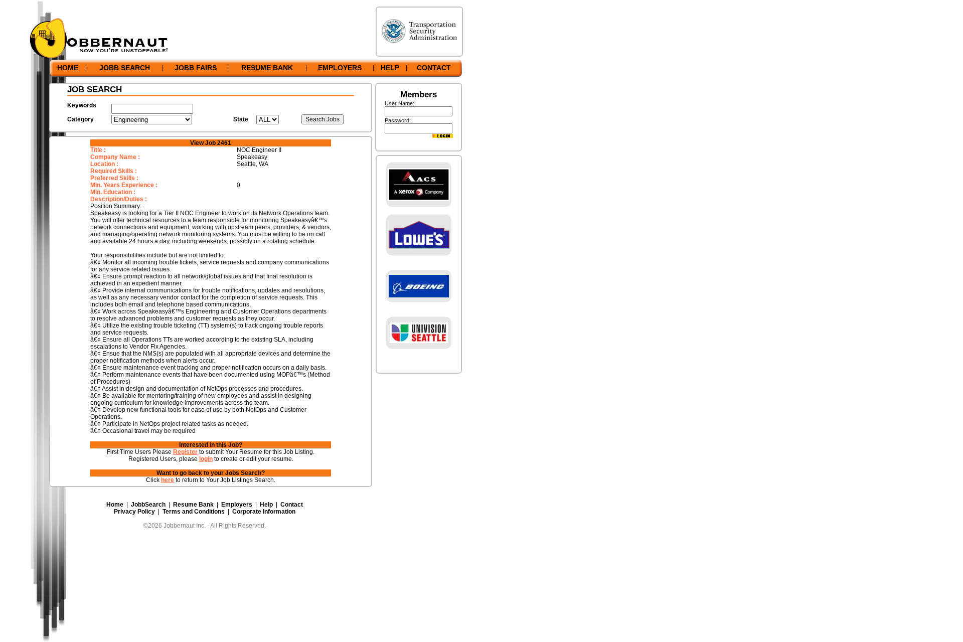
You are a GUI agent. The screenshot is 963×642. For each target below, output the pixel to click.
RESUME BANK (267, 68)
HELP (390, 68)
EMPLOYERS (340, 68)
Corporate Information (263, 511)
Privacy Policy (134, 511)
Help (266, 504)
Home (114, 504)
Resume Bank (193, 504)
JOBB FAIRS (196, 68)
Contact (291, 504)
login (206, 458)
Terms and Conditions (194, 511)
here (167, 480)
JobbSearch (148, 504)
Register (185, 451)
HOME (67, 68)
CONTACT (434, 68)
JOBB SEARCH (124, 68)
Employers (236, 504)
